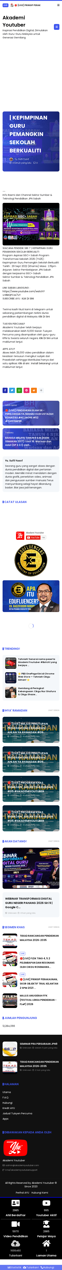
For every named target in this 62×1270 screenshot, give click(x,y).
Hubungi (7, 1103)
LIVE (22, 953)
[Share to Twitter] (12, 390)
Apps (5, 1118)
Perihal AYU (22, 1192)
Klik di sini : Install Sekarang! (34, 363)
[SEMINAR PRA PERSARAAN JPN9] (10, 1055)
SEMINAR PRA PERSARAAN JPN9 (38, 1044)
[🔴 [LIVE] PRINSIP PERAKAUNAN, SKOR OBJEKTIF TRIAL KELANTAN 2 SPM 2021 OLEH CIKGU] (10, 986)
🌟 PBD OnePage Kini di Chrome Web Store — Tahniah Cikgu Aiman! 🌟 (36, 676)
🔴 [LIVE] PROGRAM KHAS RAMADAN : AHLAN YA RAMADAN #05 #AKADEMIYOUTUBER (30, 787)
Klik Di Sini (44, 316)
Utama (7, 1092)
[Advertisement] (31, 73)
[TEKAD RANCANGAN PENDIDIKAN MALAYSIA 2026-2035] (10, 947)
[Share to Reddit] (34, 390)
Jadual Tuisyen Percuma (17, 1113)
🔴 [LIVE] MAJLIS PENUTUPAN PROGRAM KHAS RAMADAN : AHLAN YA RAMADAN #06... (27, 728)
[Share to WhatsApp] (19, 390)
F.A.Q (5, 1097)
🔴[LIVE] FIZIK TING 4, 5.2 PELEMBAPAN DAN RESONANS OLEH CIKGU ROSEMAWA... (37, 963)
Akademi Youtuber (43, 1182)
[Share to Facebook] (5, 390)
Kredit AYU (9, 1108)
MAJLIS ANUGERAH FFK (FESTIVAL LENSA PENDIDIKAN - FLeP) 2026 (38, 1000)
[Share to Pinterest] (26, 390)
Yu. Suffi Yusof (14, 460)
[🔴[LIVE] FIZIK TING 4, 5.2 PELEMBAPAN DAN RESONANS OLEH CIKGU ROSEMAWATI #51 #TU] (10, 965)
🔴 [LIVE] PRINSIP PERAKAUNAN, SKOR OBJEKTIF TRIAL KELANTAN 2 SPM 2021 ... (39, 984)
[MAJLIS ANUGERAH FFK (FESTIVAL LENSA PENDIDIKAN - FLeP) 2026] (4, 6)
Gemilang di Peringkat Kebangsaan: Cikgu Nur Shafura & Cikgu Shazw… (37, 691)
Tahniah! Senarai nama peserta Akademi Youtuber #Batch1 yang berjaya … (37, 662)
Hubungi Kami (40, 1192)
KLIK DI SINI (28, 298)
